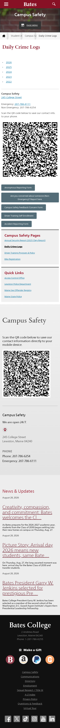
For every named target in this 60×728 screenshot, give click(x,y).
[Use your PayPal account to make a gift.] (36, 659)
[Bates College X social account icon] (17, 719)
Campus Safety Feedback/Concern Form (23, 207)
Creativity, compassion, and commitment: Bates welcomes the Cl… (27, 512)
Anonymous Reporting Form (18, 187)
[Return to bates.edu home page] (4, 36)
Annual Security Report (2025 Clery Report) (24, 240)
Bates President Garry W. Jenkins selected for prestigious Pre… (27, 588)
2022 (9, 81)
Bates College (30, 624)
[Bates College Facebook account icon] (8, 719)
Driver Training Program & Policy (19, 253)
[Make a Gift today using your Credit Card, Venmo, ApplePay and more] (10, 659)
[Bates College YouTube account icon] (43, 719)
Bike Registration (12, 259)
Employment (30, 685)
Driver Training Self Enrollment (18, 215)
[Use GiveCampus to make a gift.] (49, 659)
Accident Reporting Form (16, 224)
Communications (30, 676)
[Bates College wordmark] (30, 4)
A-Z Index (30, 694)
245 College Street (11, 97)
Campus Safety (30, 14)
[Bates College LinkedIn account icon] (52, 719)
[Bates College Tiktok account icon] (25, 719)
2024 (9, 72)
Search (54, 4)
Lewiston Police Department (17, 284)
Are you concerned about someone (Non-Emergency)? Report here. (30, 197)
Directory (30, 681)
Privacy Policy (30, 699)
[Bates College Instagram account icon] (34, 719)
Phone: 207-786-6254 (16, 456)
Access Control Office (14, 278)
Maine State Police (13, 296)
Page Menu (32, 25)
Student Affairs (16, 35)
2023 (9, 77)
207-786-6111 (23, 104)
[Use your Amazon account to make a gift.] (23, 659)
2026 (9, 62)
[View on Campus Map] (5, 429)
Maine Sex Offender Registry (17, 290)
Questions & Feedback (30, 703)
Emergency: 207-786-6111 (19, 461)
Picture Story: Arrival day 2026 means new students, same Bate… (27, 550)
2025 (9, 67)
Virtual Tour (30, 708)
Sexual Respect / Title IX (30, 690)
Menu (6, 4)
